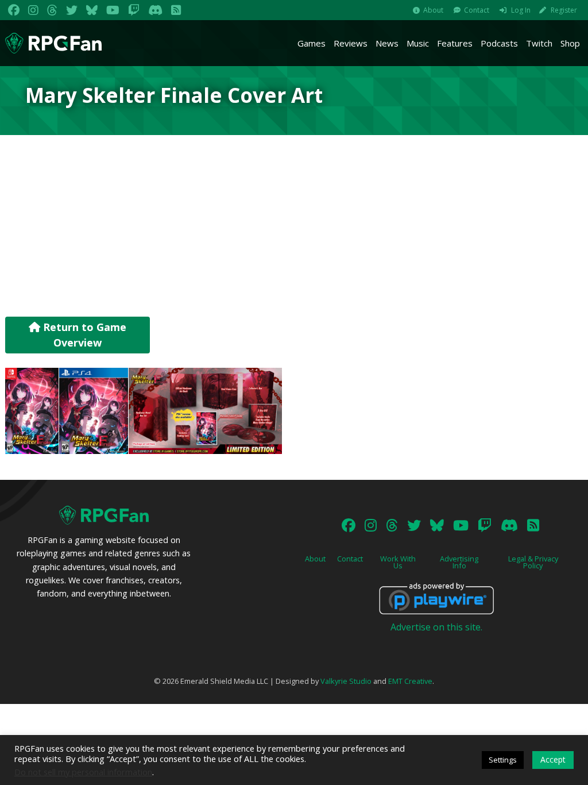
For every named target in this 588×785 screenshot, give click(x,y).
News (387, 43)
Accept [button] (553, 759)
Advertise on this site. (436, 627)
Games (311, 43)
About (433, 10)
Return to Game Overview (83, 334)
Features (455, 43)
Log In (521, 10)
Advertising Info (459, 562)
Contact (476, 10)
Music (418, 43)
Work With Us (398, 562)
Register (564, 10)
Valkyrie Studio (346, 681)
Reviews (351, 43)
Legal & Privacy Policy (533, 562)
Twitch (539, 43)
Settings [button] (503, 760)
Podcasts (499, 43)
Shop (570, 43)
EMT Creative (410, 681)
